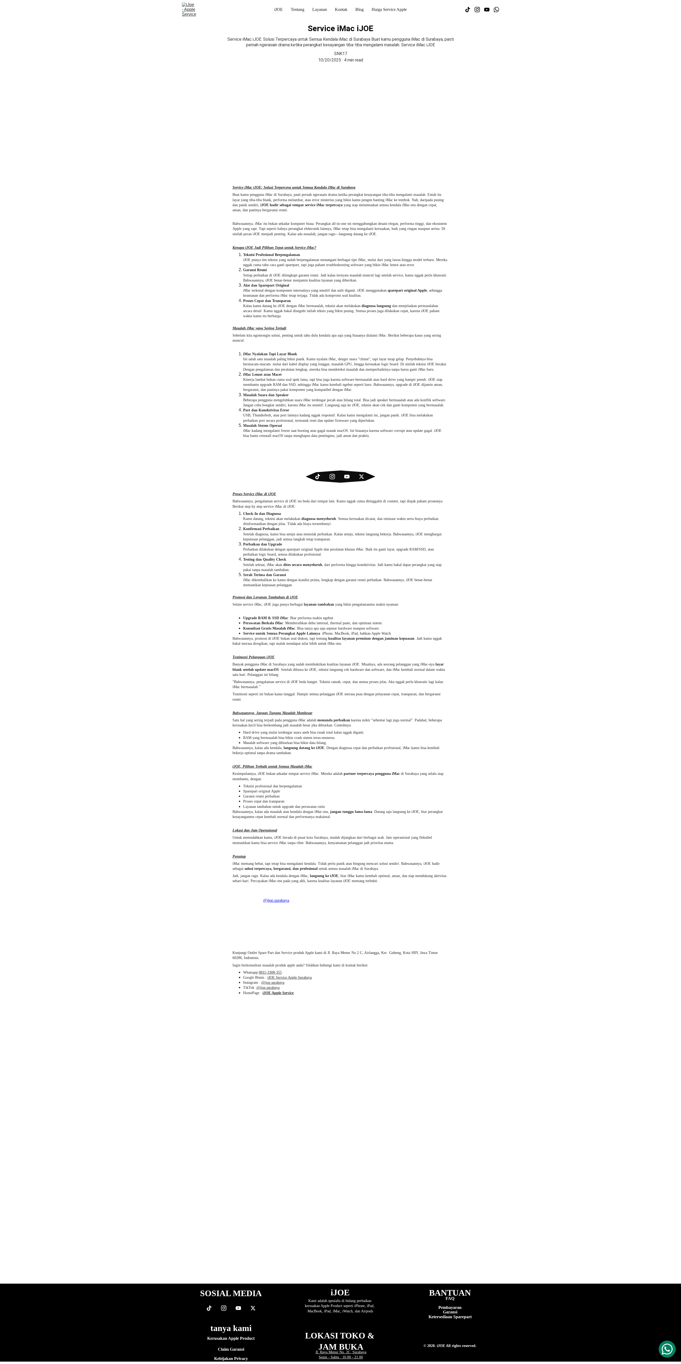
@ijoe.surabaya (272, 983)
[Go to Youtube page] (489, 9)
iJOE (278, 9)
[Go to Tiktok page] (470, 9)
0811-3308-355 (270, 972)
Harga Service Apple (389, 9)
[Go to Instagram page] (479, 9)
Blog (359, 9)
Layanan (319, 9)
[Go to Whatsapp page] (496, 9)
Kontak (341, 9)
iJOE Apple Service (278, 993)
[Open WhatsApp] (667, 1349)
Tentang (297, 9)
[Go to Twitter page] (361, 476)
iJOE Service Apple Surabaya (289, 977)
